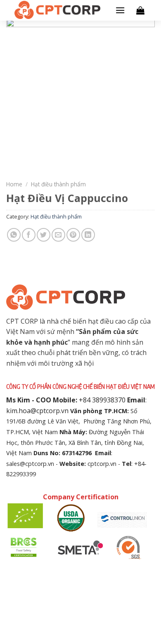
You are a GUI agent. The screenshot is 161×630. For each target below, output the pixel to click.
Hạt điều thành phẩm (58, 184)
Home (14, 184)
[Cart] (140, 10)
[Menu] (120, 10)
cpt (92, 464)
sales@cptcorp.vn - (32, 464)
